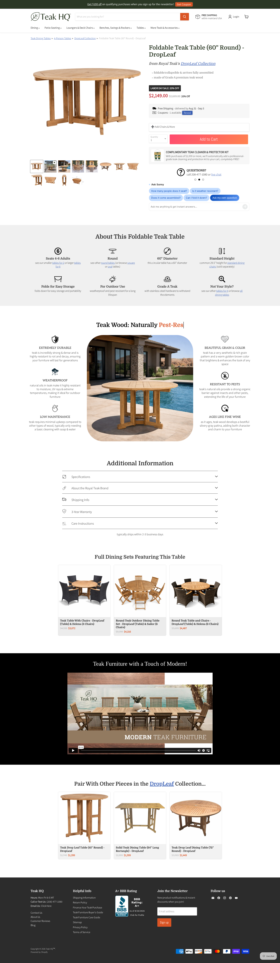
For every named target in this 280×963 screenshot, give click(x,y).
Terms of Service (81, 932)
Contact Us (36, 912)
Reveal (187, 113)
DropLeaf (162, 784)
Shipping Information (84, 897)
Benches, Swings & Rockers (114, 27)
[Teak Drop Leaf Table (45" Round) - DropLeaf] (84, 818)
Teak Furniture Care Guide (86, 917)
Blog (33, 925)
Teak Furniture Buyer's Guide (88, 912)
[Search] (184, 16)
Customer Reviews (40, 921)
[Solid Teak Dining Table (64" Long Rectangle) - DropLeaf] (140, 818)
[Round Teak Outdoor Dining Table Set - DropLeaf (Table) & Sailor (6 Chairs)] (140, 591)
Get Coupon (184, 4)
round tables (108, 263)
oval (110, 266)
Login (236, 16)
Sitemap (77, 922)
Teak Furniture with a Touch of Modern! (140, 664)
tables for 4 (222, 291)
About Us (35, 917)
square (131, 263)
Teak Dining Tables (41, 38)
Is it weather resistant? (205, 190)
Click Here (46, 906)
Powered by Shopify (39, 952)
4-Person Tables (62, 38)
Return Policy (80, 902)
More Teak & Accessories (164, 27)
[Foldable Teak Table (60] (36, 166)
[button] (195, 179)
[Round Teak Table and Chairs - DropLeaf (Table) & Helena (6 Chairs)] (196, 591)
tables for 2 (58, 263)
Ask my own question (224, 197)
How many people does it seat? (169, 190)
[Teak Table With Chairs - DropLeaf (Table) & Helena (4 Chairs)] (84, 591)
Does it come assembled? (166, 197)
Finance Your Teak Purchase (87, 907)
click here (191, 174)
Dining (34, 27)
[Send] (245, 206)
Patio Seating (52, 27)
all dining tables (229, 292)
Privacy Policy (80, 927)
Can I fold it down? (196, 197)
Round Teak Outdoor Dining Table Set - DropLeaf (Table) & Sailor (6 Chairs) (137, 624)
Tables (140, 27)
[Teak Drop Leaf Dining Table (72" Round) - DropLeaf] (196, 818)
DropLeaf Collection (85, 38)
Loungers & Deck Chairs (79, 27)
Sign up (164, 922)
